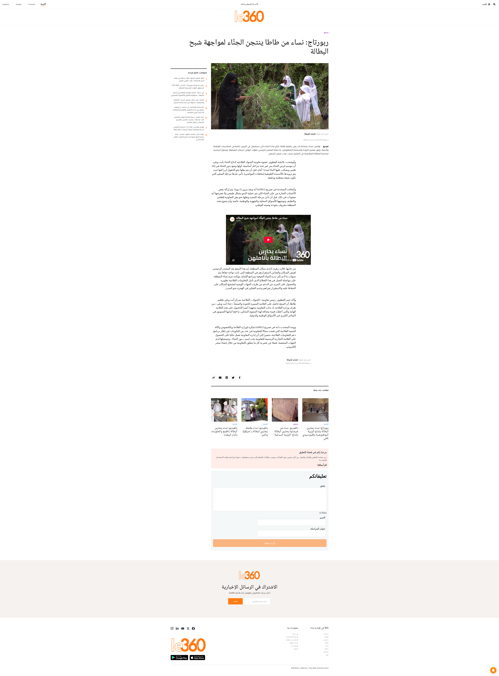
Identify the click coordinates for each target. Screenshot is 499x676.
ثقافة (327, 643)
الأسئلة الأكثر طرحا (292, 637)
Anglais (19, 4)
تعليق (322, 485)
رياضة (327, 649)
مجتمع (326, 32)
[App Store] (197, 657)
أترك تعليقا (270, 543)
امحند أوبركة (310, 134)
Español (6, 4)
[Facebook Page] (193, 628)
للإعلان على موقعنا (292, 640)
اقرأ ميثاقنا (322, 465)
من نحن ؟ (295, 634)
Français (31, 4)
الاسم (322, 517)
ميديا (327, 646)
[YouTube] (182, 628)
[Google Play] (179, 657)
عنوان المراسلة (317, 528)
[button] (493, 670)
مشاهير (326, 652)
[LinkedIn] (177, 628)
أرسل (235, 601)
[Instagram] (172, 628)
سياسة (326, 634)
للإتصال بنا (294, 646)
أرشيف (296, 649)
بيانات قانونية (293, 643)
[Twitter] (188, 628)
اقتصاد (326, 637)
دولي (327, 655)
